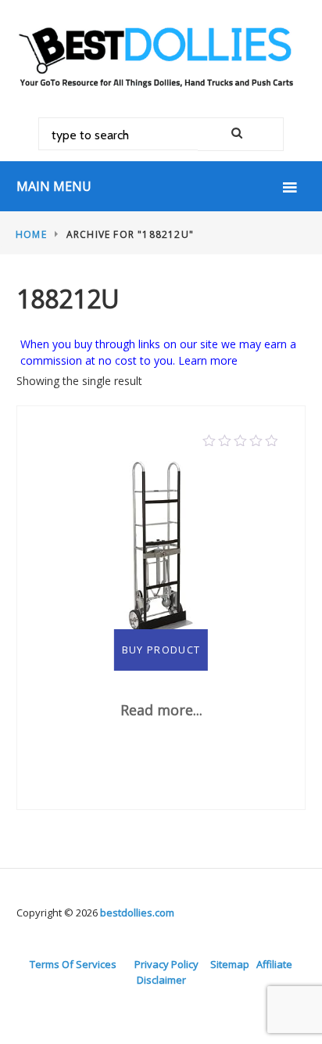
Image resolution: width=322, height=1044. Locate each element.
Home (31, 234)
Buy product (161, 650)
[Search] (241, 134)
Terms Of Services (73, 964)
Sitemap (229, 964)
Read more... (161, 709)
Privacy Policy (166, 964)
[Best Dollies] (161, 55)
